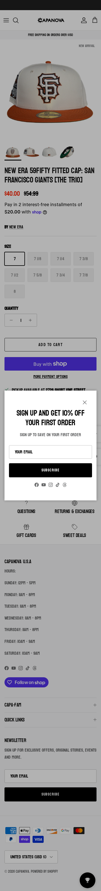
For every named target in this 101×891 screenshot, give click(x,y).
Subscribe (50, 470)
